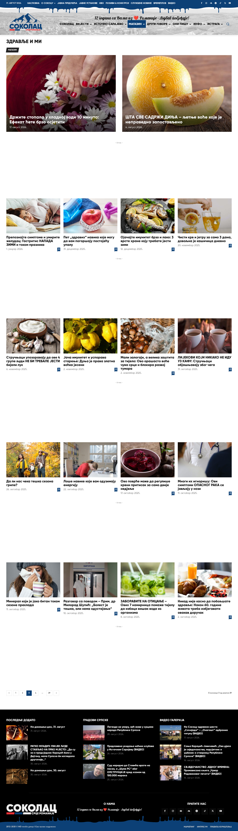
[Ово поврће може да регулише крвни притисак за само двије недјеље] (148, 459)
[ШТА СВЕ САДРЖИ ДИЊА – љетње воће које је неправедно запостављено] (177, 93)
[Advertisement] (119, 171)
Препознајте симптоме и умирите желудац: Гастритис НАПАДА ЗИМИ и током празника (33, 241)
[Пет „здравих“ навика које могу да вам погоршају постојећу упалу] (90, 215)
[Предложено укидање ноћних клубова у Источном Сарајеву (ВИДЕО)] (94, 752)
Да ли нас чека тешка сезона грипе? (29, 483)
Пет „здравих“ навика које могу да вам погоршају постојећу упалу (88, 241)
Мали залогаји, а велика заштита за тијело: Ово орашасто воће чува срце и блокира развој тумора (147, 363)
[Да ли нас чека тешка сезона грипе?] (33, 459)
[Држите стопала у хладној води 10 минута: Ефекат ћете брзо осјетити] (61, 93)
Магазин (12, 50)
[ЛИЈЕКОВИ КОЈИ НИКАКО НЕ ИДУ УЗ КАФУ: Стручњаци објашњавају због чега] (205, 335)
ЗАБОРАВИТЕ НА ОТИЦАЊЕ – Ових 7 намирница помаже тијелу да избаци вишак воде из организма (148, 607)
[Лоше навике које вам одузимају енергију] (90, 459)
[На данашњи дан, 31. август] (17, 732)
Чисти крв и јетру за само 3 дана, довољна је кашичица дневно (205, 239)
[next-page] (56, 693)
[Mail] (181, 811)
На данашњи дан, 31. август (47, 726)
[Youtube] (230, 3)
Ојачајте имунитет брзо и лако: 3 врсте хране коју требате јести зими (147, 241)
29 (49, 693)
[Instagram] (206, 3)
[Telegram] (216, 3)
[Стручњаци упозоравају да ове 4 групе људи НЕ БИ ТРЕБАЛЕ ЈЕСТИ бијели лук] (33, 335)
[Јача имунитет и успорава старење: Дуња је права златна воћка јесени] (90, 335)
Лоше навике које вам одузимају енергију (89, 483)
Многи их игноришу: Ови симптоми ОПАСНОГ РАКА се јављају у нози (201, 485)
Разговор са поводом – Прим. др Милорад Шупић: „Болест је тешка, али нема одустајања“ (89, 605)
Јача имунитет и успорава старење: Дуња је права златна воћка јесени (89, 361)
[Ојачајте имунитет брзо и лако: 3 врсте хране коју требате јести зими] (148, 215)
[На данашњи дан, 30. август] (17, 776)
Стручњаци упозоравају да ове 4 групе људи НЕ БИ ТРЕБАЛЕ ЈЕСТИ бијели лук (33, 361)
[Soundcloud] (211, 3)
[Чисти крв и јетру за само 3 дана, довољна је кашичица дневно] (205, 215)
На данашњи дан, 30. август (48, 770)
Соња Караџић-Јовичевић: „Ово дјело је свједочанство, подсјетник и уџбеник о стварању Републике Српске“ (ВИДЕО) (207, 751)
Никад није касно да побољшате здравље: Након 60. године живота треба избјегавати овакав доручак (204, 607)
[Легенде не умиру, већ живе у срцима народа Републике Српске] (94, 732)
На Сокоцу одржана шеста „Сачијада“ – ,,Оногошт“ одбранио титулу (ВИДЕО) (206, 730)
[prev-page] (9, 693)
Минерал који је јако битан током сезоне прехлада (33, 603)
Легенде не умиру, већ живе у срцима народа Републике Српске (130, 728)
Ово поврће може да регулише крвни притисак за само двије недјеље (145, 485)
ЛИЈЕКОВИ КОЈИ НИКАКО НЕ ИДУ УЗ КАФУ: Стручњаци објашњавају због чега (204, 361)
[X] (225, 3)
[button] (228, 24)
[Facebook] (202, 3)
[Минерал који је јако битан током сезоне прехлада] (33, 579)
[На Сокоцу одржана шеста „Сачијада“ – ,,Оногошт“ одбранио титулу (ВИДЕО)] (170, 732)
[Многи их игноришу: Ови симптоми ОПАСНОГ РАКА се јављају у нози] (205, 459)
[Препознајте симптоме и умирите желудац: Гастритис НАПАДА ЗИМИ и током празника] (33, 215)
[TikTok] (220, 3)
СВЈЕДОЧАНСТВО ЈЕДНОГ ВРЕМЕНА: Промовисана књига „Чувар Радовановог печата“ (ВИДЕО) (206, 770)
